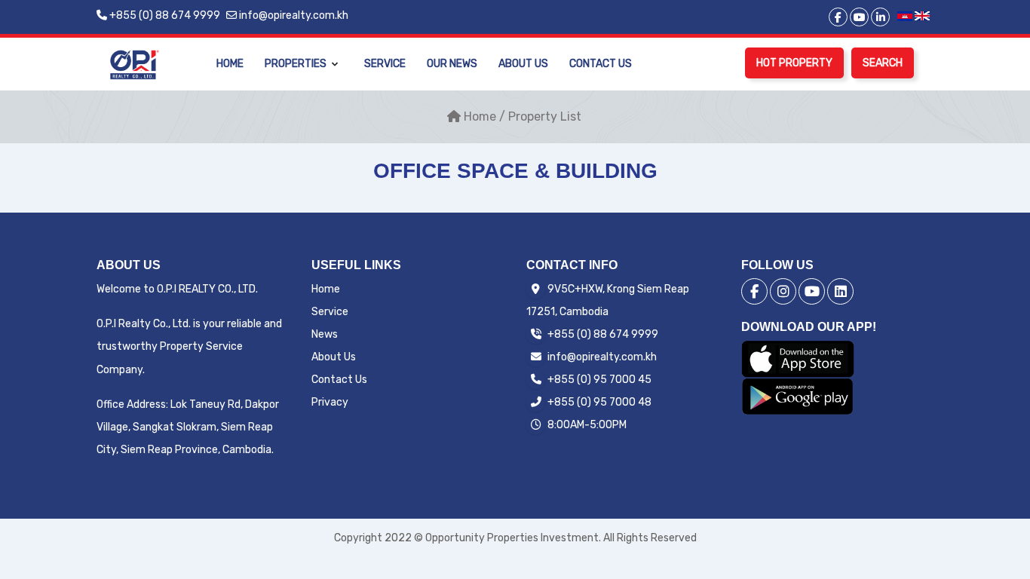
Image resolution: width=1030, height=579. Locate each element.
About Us (523, 63)
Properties (295, 63)
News (324, 334)
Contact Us (600, 63)
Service (385, 63)
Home (230, 63)
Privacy (329, 402)
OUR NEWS (452, 63)
